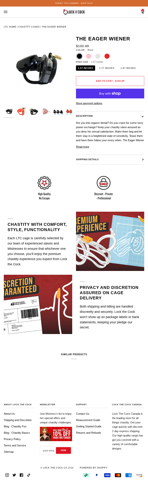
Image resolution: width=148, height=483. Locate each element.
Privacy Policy (12, 439)
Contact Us (82, 413)
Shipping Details (87, 159)
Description (84, 116)
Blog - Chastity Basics (17, 432)
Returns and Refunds (88, 432)
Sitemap (9, 451)
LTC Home (10, 27)
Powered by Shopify (94, 468)
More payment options (89, 103)
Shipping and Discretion (18, 420)
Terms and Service (15, 445)
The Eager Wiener (54, 27)
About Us (9, 413)
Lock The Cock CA (55, 468)
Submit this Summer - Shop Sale (74, 3)
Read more (82, 146)
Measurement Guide (88, 420)
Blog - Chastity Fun (15, 426)
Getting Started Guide (88, 426)
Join (63, 450)
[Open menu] (9, 12)
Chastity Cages (29, 27)
